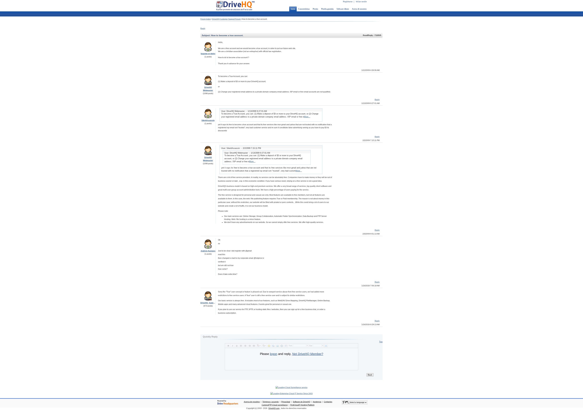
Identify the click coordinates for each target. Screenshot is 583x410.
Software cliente (343, 9)
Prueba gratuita (327, 9)
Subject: (206, 35)
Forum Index (205, 19)
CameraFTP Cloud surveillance (275, 405)
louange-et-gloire (208, 54)
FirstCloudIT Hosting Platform (302, 405)
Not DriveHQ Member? (307, 354)
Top (381, 342)
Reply (202, 28)
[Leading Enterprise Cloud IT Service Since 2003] (291, 394)
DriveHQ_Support (208, 303)
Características (304, 9)
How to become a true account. (254, 19)
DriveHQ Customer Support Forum (226, 19)
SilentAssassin (208, 120)
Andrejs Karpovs (208, 251)
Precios (315, 9)
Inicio (293, 9)
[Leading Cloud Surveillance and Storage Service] (291, 387)
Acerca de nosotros (359, 9)
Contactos (328, 402)
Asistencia (317, 402)
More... (307, 117)
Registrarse (348, 2)
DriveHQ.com (274, 408)
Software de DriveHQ (301, 402)
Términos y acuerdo (270, 402)
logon (273, 354)
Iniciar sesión (361, 2)
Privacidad (285, 402)
